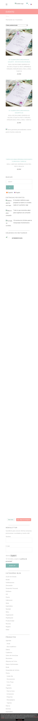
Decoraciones (16, 64)
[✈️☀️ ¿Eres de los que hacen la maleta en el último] (19, 279)
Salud (7, 630)
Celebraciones (10, 582)
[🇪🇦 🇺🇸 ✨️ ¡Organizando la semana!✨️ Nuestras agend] (19, 357)
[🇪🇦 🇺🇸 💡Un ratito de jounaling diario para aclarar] (19, 512)
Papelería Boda (18, 69)
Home (7, 16)
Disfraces (8, 591)
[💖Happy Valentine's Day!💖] (19, 317)
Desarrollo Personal (12, 588)
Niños (7, 612)
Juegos (9, 685)
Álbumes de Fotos (11, 661)
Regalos (21, 166)
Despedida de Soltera (24, 164)
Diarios (8, 649)
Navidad (8, 609)
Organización (9, 615)
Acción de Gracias (11, 577)
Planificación (9, 618)
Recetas (8, 624)
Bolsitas (8, 709)
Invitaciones (10, 694)
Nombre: (8, 536)
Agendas (8, 640)
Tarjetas (19, 71)
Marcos (8, 706)
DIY (7, 594)
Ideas (7, 603)
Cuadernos (9, 652)
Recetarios (9, 658)
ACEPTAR (20, 719)
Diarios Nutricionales (12, 664)
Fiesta (21, 67)
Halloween (9, 600)
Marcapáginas (11, 700)
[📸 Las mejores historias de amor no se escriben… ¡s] (19, 328)
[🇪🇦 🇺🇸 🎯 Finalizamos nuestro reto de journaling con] (19, 441)
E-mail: (8, 546)
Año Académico (11, 647)
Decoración (9, 585)
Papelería (10, 69)
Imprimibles (27, 67)
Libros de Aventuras (12, 655)
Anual (8, 644)
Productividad (10, 621)
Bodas (8, 580)
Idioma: (8, 556)
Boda (10, 64)
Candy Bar (14, 164)
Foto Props (10, 682)
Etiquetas (16, 67)
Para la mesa (27, 69)
